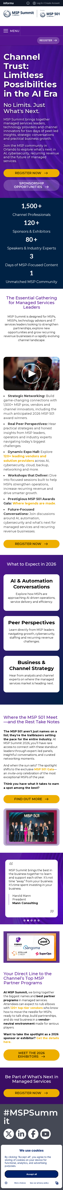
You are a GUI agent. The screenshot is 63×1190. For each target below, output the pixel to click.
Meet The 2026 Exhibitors (31, 1054)
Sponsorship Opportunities (29, 185)
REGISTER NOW (28, 173)
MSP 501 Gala (44, 769)
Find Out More (28, 799)
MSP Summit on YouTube (45, 1134)
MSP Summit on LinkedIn (21, 1134)
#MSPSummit (31, 1117)
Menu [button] (14, 31)
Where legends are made (34, 503)
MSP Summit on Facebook (33, 1134)
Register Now (28, 1093)
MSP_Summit (9, 1134)
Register (46, 40)
